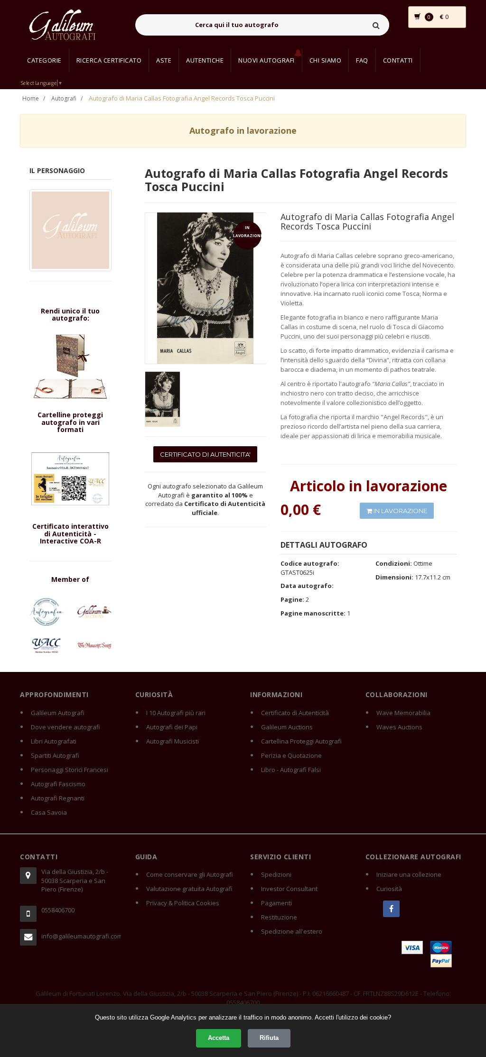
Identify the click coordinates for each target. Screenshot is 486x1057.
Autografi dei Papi (171, 727)
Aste (163, 60)
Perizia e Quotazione (291, 755)
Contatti (398, 60)
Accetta (218, 1037)
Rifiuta (269, 1037)
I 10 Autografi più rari (176, 712)
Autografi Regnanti (57, 798)
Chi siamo (325, 60)
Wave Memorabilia (403, 712)
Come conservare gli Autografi (189, 874)
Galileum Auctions (287, 727)
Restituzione (279, 917)
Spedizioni (276, 874)
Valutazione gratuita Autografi (189, 888)
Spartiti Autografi (55, 755)
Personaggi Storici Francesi (69, 769)
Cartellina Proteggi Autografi (301, 741)
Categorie (44, 60)
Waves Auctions (399, 727)
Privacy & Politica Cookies (182, 903)
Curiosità (389, 888)
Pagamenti (276, 903)
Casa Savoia (49, 812)
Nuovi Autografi (266, 60)
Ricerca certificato (109, 60)
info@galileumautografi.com (81, 936)
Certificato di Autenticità (295, 712)
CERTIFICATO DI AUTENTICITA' (205, 454)
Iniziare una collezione (408, 874)
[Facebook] (391, 909)
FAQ (362, 60)
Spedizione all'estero (291, 931)
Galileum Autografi (57, 712)
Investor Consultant (289, 888)
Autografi (63, 98)
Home (30, 98)
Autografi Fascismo (58, 784)
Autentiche (205, 60)
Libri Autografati (53, 741)
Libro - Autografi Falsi (291, 769)
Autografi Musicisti (172, 741)
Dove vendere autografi (65, 727)
